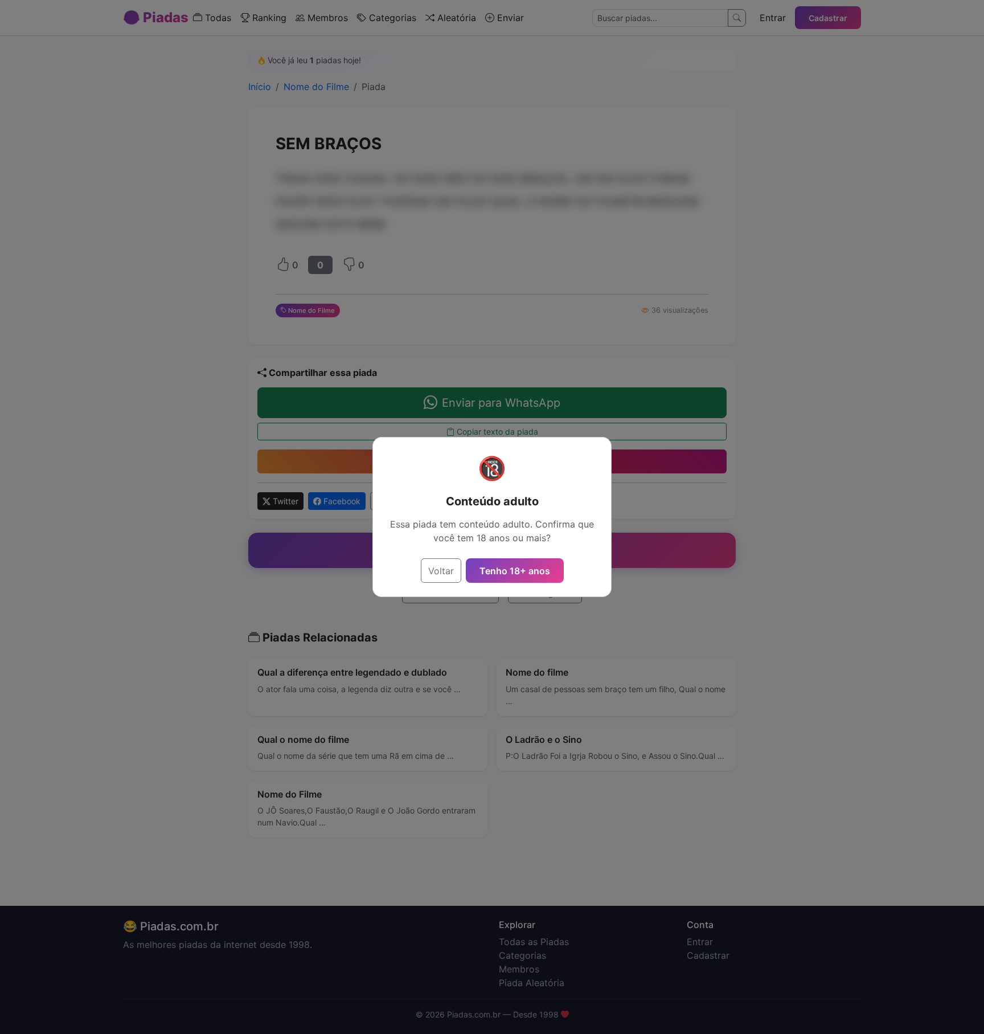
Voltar (441, 571)
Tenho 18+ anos (514, 571)
